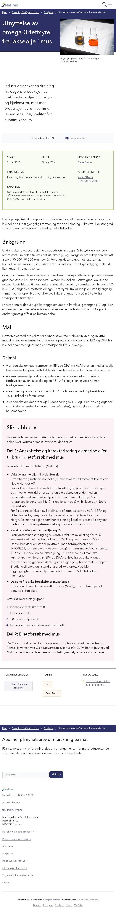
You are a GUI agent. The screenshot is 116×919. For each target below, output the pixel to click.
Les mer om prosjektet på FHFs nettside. (98, 683)
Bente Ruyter (85, 162)
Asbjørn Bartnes (52, 900)
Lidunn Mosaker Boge (87, 900)
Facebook (59, 905)
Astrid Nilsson (85, 177)
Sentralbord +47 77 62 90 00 (18, 795)
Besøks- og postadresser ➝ (18, 832)
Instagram (48, 905)
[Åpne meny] (94, 5)
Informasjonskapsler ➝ (14, 868)
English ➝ (7, 854)
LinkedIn (37, 905)
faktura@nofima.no (12, 810)
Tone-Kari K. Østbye (89, 181)
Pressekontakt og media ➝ (16, 839)
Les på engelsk (77, 138)
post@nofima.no (11, 803)
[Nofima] (37, 4)
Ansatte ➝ (7, 846)
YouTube (78, 905)
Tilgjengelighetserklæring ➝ (17, 875)
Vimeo (69, 905)
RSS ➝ (5, 883)
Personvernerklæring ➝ (15, 861)
